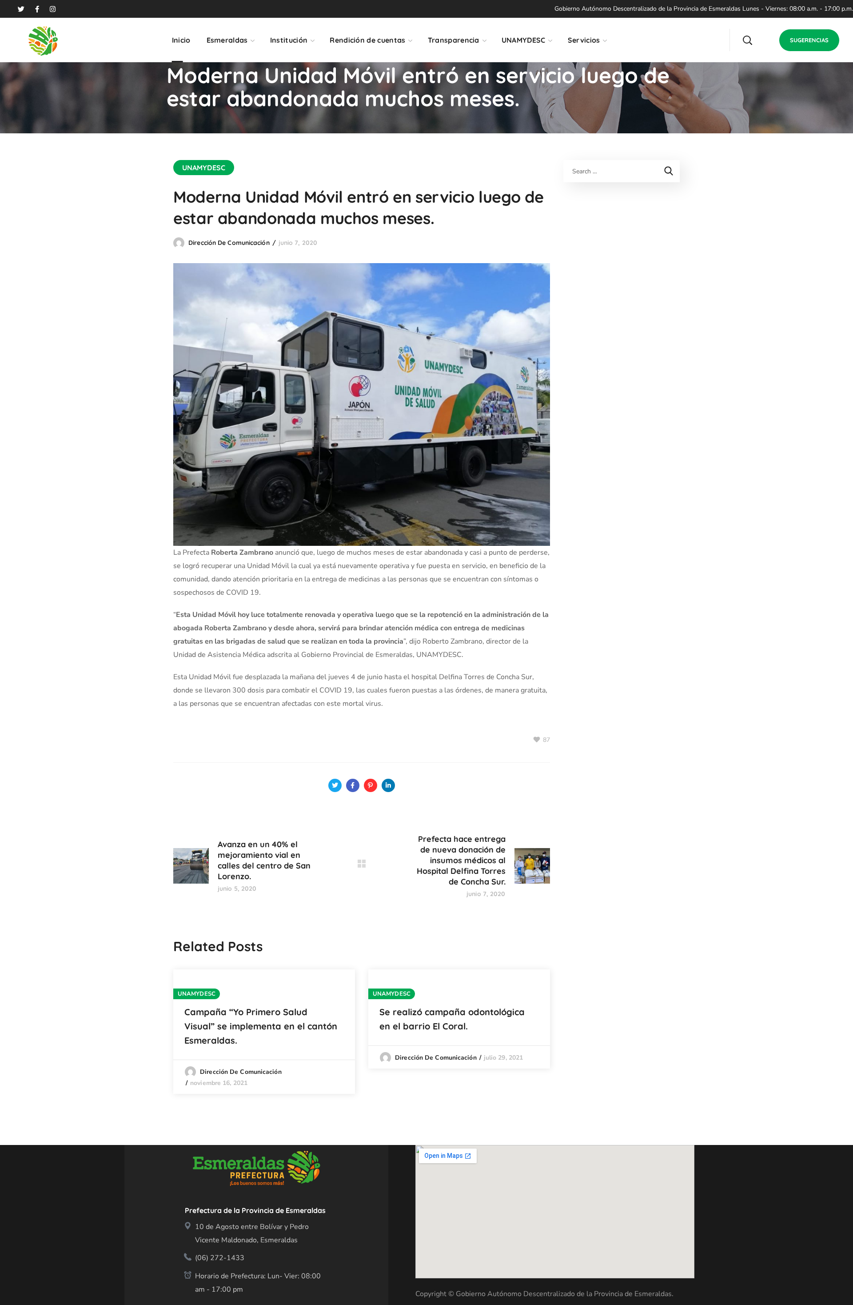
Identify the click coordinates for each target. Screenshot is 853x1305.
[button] (747, 40)
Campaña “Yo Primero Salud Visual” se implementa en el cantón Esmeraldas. (260, 1026)
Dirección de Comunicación (229, 243)
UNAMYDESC (203, 167)
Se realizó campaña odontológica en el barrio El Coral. (452, 1019)
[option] (264, 1031)
